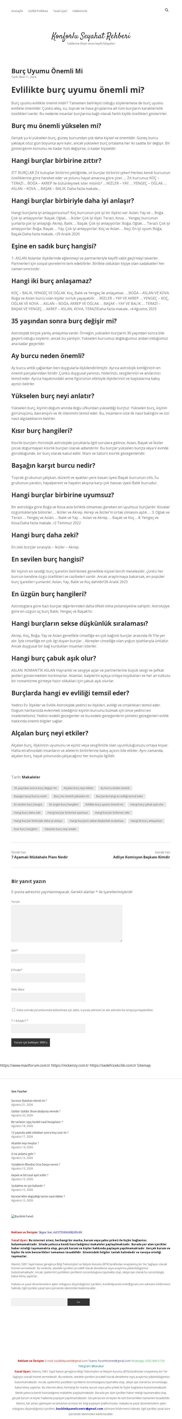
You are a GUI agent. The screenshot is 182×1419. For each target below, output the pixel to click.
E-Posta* (16, 970)
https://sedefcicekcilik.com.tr (113, 1065)
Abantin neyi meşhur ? (25, 1143)
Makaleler (31, 777)
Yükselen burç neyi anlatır (60, 829)
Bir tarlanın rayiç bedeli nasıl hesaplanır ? (37, 1122)
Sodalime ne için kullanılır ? (28, 1186)
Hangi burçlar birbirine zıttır (112, 813)
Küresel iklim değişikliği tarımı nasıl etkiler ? (38, 1196)
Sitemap (144, 1065)
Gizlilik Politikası (38, 11)
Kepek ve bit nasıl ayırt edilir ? (29, 1175)
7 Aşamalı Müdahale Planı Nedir (39, 857)
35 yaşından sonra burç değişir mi (35, 788)
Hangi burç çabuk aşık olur (147, 804)
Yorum (15, 902)
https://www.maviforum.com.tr (25, 1065)
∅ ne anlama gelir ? (23, 1154)
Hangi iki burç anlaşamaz (146, 821)
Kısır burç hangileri (25, 829)
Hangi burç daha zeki (27, 813)
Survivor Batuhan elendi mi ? (29, 1101)
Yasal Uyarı (60, 11)
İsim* (14, 950)
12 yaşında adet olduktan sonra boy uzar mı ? (39, 1132)
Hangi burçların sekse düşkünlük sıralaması (97, 821)
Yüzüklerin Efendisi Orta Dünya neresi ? (35, 1164)
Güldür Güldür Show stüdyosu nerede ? (35, 1111)
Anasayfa (17, 11)
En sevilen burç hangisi (28, 804)
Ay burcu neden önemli (115, 788)
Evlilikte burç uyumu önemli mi (104, 804)
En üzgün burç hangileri (63, 804)
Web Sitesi (17, 989)
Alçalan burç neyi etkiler (78, 788)
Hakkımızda (80, 11)
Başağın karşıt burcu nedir (30, 796)
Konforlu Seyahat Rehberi (91, 36)
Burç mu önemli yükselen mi (71, 796)
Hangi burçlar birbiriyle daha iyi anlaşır (38, 821)
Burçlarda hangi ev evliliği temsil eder (119, 796)
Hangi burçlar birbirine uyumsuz (67, 813)
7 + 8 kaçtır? (19, 1021)
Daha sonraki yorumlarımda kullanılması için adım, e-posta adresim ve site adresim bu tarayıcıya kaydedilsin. (85, 1010)
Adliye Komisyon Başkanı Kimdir (141, 857)
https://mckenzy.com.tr (70, 1065)
